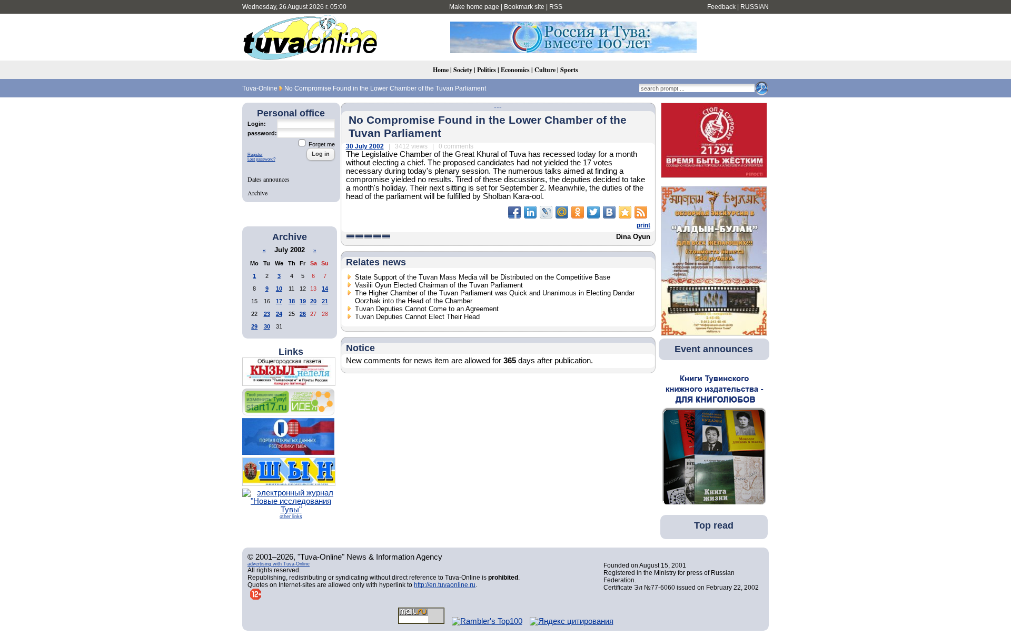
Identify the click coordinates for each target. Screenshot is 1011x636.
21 (325, 301)
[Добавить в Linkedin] (530, 212)
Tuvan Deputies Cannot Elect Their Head (417, 317)
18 (292, 301)
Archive (257, 192)
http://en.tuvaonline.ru (444, 585)
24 (279, 314)
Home (441, 69)
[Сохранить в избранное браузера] (625, 212)
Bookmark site (524, 7)
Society (462, 69)
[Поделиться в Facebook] (514, 212)
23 (267, 314)
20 (313, 301)
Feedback (721, 7)
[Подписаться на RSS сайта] (641, 212)
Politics (486, 69)
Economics (515, 69)
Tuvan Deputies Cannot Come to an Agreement (427, 309)
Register (255, 154)
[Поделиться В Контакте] (609, 212)
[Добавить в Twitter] (593, 212)
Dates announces (268, 179)
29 (254, 326)
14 (325, 288)
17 (279, 301)
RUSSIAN (754, 7)
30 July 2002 (365, 146)
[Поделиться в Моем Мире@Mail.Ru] (562, 212)
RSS (555, 7)
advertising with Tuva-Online (278, 564)
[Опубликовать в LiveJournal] (546, 212)
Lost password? (261, 159)
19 (303, 301)
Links (291, 351)
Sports (569, 69)
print (643, 225)
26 (303, 314)
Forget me (321, 144)
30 (267, 326)
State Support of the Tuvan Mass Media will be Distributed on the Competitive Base (482, 277)
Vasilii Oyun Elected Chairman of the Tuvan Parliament (439, 285)
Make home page (474, 7)
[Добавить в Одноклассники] (577, 212)
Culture (545, 69)
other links (291, 516)
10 (279, 288)
